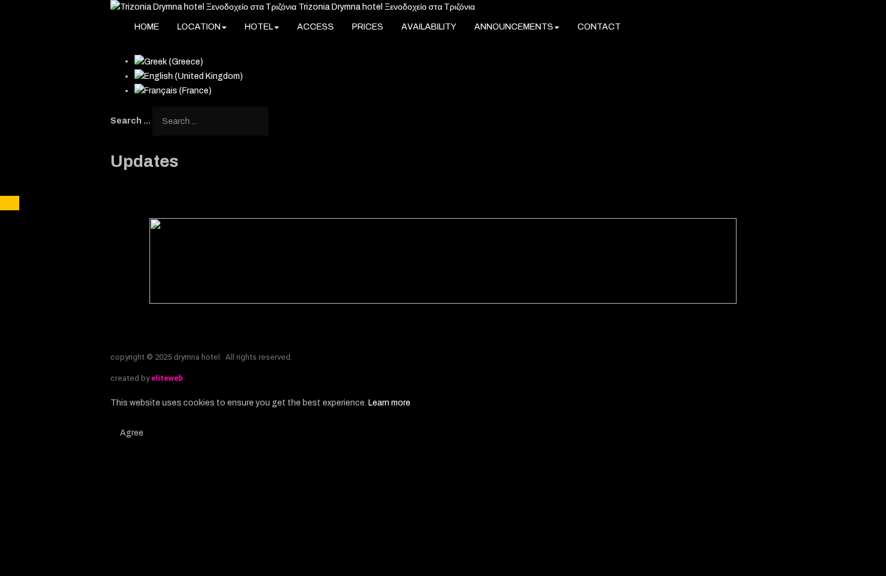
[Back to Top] (9, 203)
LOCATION (199, 26)
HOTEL (259, 26)
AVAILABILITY (428, 26)
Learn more (389, 402)
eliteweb (167, 378)
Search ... (130, 120)
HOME (146, 26)
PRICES (367, 26)
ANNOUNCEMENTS (513, 26)
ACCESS (315, 26)
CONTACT (599, 26)
